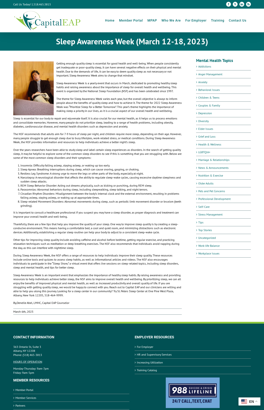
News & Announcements (213, 168)
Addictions (204, 66)
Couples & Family (209, 105)
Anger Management (210, 74)
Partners (20, 405)
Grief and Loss (207, 136)
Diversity (203, 121)
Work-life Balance (209, 245)
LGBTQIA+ (204, 152)
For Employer (145, 347)
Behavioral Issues (209, 90)
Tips (200, 222)
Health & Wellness (209, 144)
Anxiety (202, 82)
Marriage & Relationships (214, 160)
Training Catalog (147, 370)
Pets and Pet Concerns (211, 191)
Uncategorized (207, 238)
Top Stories (205, 230)
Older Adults (206, 183)
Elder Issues (205, 129)
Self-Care (204, 207)
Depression (205, 113)
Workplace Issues (208, 253)
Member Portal (24, 390)
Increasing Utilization (150, 362)
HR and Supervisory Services (154, 354)
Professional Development (214, 199)
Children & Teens (208, 97)
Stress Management (210, 214)
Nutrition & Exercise (210, 175)
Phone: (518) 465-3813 (27, 355)
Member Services (25, 398)
